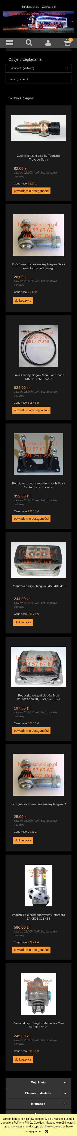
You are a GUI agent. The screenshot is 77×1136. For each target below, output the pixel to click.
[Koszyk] (67, 42)
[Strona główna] (38, 21)
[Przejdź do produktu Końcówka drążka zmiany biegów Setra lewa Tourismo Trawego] (38, 235)
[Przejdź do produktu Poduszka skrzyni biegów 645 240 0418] (38, 560)
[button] (9, 43)
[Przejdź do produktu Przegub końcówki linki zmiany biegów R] (38, 775)
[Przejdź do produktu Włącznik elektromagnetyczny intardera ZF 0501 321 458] (38, 885)
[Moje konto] (48, 43)
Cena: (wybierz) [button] (18, 79)
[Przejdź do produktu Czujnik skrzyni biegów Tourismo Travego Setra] (38, 131)
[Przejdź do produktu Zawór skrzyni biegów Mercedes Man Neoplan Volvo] (38, 994)
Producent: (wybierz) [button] (21, 68)
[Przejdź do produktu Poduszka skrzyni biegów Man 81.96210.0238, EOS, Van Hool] (38, 667)
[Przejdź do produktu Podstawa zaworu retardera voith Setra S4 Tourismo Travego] (38, 454)
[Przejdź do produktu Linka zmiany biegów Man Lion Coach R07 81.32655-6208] (38, 346)
